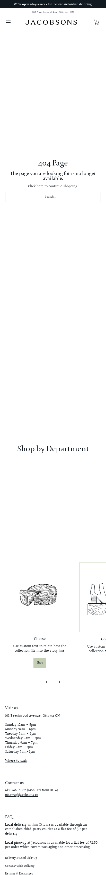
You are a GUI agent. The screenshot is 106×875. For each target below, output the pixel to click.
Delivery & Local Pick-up (21, 858)
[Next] (59, 682)
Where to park (16, 761)
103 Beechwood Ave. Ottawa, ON (53, 12)
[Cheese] (39, 597)
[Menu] (8, 22)
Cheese (40, 638)
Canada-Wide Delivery (19, 866)
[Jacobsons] (51, 22)
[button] (96, 22)
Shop (40, 662)
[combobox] (53, 197)
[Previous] (46, 682)
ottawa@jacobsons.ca (21, 795)
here (40, 186)
